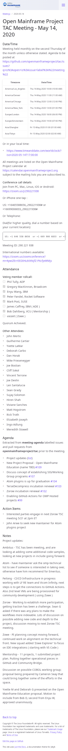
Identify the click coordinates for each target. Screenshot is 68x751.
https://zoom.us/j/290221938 (21, 191)
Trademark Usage (54, 729)
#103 (58, 486)
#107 (32, 476)
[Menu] (63, 5)
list (30, 458)
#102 (43, 491)
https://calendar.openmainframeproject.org (30, 170)
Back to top (10, 717)
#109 (38, 467)
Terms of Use (12, 735)
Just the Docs (20, 747)
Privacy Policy (56, 732)
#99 (20, 500)
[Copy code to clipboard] (63, 235)
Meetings (6, 14)
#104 (54, 481)
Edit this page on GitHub (13, 741)
